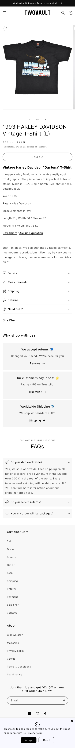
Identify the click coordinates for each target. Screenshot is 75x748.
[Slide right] (45, 119)
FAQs (10, 573)
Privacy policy (15, 650)
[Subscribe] (64, 700)
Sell (9, 541)
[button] (4, 13)
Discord (11, 549)
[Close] (72, 721)
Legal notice (14, 674)
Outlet (11, 564)
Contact (12, 612)
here (29, 492)
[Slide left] (30, 119)
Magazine (13, 642)
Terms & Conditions (19, 666)
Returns (35, 363)
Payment (12, 596)
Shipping (20, 147)
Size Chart (10, 320)
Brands (11, 557)
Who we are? (15, 634)
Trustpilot (35, 392)
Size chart (13, 604)
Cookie (11, 658)
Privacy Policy (35, 732)
